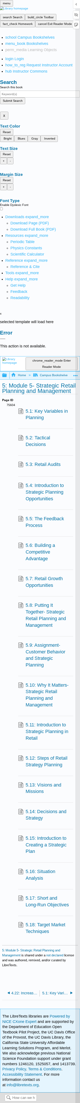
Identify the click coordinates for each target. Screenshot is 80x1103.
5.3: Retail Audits (43, 464)
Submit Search (13, 100)
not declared (55, 955)
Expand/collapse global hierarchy (7, 375)
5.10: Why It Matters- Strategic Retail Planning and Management (47, 694)
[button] (18, 291)
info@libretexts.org (22, 1085)
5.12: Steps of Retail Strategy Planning (46, 761)
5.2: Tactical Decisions (38, 441)
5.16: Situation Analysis (40, 875)
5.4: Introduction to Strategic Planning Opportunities (45, 492)
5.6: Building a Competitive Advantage (40, 552)
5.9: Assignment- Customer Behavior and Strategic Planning (45, 655)
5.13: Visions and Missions (43, 788)
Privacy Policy (14, 1069)
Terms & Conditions (44, 1069)
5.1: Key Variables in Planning (47, 414)
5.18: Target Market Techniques (45, 928)
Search (8, 1098)
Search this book (11, 87)
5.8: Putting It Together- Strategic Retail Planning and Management (46, 615)
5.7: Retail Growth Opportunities (44, 582)
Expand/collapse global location (75, 374)
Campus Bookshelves (54, 375)
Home (22, 375)
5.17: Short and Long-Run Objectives (47, 901)
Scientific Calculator (27, 254)
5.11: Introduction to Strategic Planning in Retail (47, 731)
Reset (7, 132)
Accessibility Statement (22, 1074)
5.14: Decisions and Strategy (46, 815)
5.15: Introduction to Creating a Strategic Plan (46, 844)
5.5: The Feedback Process (45, 522)
